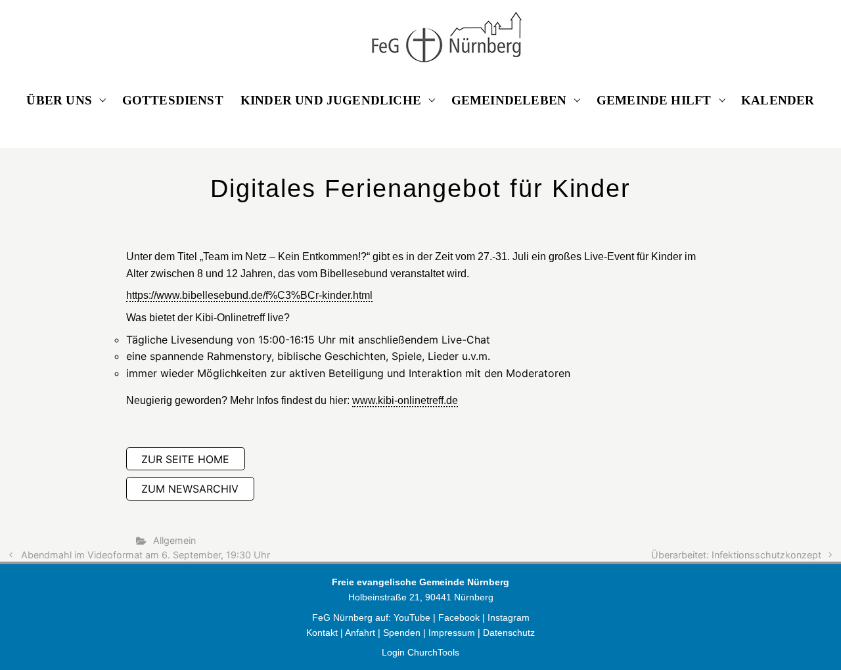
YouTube (412, 617)
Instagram (509, 617)
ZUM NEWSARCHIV (190, 488)
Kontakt (322, 632)
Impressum (451, 632)
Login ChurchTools (420, 652)
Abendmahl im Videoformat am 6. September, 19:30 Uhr (145, 554)
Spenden (401, 632)
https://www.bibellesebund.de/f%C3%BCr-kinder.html (249, 295)
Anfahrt (360, 632)
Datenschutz (509, 632)
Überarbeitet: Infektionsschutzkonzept (736, 554)
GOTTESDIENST (172, 100)
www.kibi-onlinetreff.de (405, 400)
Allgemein (174, 540)
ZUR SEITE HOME (185, 459)
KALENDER (778, 100)
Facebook (460, 617)
